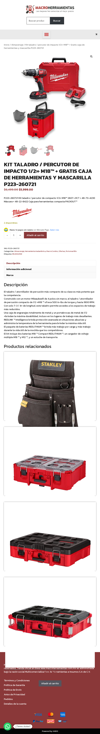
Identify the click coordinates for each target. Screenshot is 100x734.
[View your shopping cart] (96, 34)
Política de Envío (13, 689)
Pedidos (8, 699)
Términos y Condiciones (17, 680)
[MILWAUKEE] (22, 213)
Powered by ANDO (50, 731)
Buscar (57, 20)
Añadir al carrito (35, 235)
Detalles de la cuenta (15, 703)
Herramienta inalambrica (35, 251)
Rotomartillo (71, 251)
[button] (91, 56)
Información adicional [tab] (19, 269)
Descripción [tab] (13, 263)
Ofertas (62, 251)
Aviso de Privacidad (14, 694)
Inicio (6, 44)
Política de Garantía (14, 685)
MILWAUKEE (17, 253)
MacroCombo (52, 251)
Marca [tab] (9, 275)
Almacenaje (17, 44)
